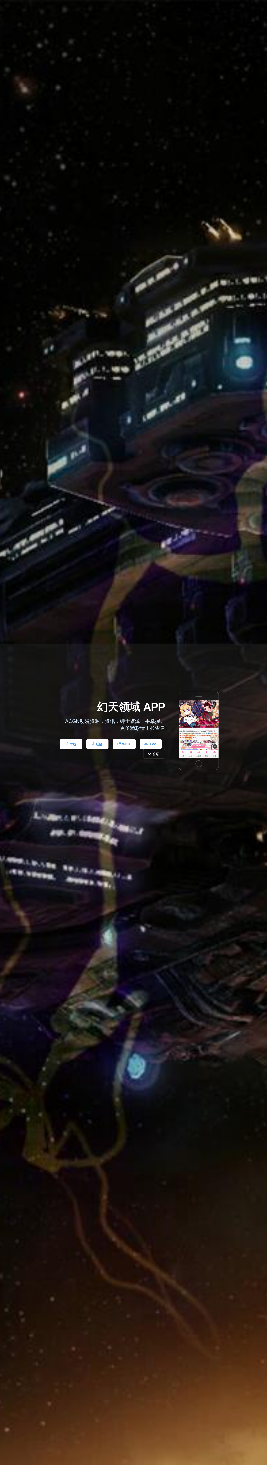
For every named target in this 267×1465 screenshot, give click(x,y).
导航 (73, 744)
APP (152, 744)
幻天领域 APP (131, 707)
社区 (99, 744)
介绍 (156, 754)
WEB (126, 744)
